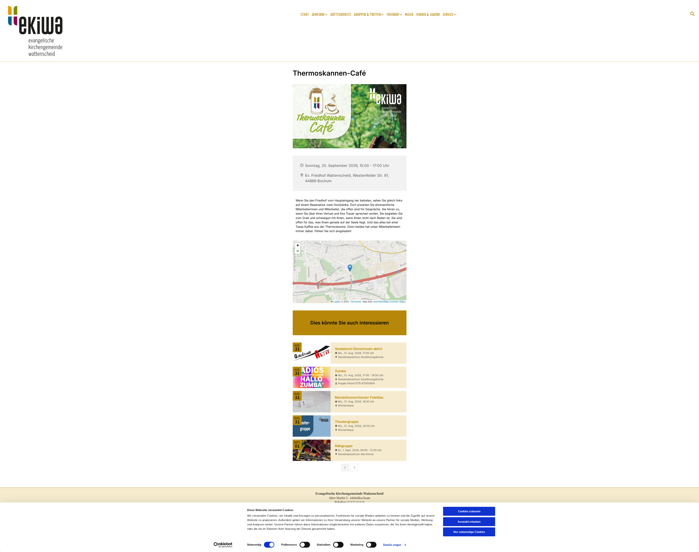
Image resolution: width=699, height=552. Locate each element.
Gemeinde (318, 15)
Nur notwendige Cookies (469, 531)
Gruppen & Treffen (367, 15)
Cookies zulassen (469, 511)
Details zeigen (392, 544)
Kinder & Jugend (428, 15)
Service (448, 15)
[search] (692, 14)
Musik (409, 15)
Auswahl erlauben (469, 521)
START (305, 15)
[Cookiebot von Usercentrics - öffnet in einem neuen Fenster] (223, 545)
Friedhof (393, 15)
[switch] (305, 545)
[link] (319, 15)
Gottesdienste (341, 15)
